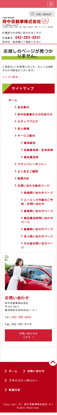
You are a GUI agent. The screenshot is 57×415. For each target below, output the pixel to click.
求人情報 (23, 128)
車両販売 (30, 143)
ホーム (13, 100)
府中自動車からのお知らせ (35, 114)
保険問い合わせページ (38, 192)
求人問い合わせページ (38, 236)
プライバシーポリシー (32, 164)
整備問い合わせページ (38, 229)
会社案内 (23, 107)
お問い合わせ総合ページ (34, 185)
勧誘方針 (23, 178)
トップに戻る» (10, 77)
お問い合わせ (36, 371)
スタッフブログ (28, 121)
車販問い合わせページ (38, 211)
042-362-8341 (22, 317)
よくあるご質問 (28, 171)
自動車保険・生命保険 (38, 150)
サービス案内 (26, 135)
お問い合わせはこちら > (28, 335)
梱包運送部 (31, 157)
